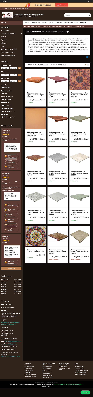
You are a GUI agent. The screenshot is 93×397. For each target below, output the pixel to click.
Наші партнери (29, 370)
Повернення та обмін (30, 376)
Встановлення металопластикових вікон (64, 368)
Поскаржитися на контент (61, 384)
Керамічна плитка (47, 375)
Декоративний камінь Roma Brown (11, 255)
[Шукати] (89, 15)
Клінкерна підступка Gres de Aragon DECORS (35, 250)
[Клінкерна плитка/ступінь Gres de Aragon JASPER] (35, 157)
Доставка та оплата (70, 22)
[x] (89, 57)
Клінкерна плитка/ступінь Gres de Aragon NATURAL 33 (35, 134)
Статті (3, 46)
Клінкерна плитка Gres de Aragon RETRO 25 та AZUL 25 (79, 94)
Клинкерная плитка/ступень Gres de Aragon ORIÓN (79, 251)
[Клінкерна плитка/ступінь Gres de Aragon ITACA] (35, 197)
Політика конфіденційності (76, 384)
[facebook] (87, 57)
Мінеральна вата (79, 368)
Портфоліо (83, 22)
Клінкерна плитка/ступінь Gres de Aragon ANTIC (57, 134)
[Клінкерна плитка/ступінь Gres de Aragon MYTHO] (57, 236)
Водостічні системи (80, 372)
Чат (87, 392)
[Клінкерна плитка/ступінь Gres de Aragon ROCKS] (79, 157)
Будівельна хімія (79, 366)
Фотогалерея (5, 30)
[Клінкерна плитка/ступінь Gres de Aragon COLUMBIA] (79, 118)
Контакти (59, 22)
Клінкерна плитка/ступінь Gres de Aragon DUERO (57, 173)
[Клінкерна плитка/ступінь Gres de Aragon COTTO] (57, 79)
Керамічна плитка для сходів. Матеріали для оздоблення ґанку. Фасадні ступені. (52, 26)
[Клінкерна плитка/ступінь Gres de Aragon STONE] (79, 197)
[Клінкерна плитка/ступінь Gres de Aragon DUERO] (57, 157)
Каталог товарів (29, 366)
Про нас (51, 22)
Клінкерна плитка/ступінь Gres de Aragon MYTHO (57, 251)
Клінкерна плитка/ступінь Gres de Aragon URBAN (57, 212)
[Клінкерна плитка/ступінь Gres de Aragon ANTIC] (57, 118)
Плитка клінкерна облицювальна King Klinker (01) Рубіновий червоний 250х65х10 (11, 147)
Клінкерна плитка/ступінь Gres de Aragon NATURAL (35, 94)
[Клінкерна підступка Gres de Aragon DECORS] (35, 236)
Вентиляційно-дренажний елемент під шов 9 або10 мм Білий (11, 196)
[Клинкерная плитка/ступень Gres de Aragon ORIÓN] (79, 236)
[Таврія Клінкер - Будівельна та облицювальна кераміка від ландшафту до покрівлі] (7, 15)
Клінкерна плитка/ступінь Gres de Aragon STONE (79, 212)
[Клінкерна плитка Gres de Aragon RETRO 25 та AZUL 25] (79, 79)
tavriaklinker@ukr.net (11, 344)
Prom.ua (55, 382)
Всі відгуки (11, 268)
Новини (3, 36)
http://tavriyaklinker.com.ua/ (13, 341)
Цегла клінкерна (47, 366)
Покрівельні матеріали (81, 370)
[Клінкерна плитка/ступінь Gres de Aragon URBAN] (57, 197)
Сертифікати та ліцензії (9, 49)
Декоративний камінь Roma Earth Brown (11, 251)
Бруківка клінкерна (48, 377)
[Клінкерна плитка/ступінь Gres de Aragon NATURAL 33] (35, 118)
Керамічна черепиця (80, 374)
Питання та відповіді (8, 55)
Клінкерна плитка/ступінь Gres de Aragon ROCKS (79, 173)
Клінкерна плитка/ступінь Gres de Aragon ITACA (35, 212)
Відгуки (3, 43)
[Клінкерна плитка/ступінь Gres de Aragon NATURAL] (35, 79)
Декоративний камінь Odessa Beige (11, 247)
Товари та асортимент (38, 22)
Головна (26, 22)
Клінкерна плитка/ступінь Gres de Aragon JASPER (35, 173)
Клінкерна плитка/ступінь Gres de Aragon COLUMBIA (79, 134)
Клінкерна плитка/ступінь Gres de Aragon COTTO (57, 94)
